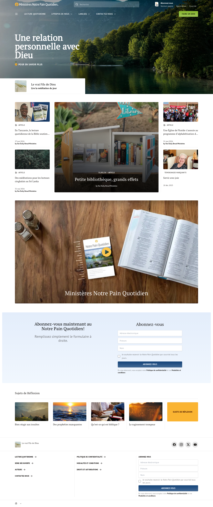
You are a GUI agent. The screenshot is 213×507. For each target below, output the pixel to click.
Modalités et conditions (147, 496)
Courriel (192, 6)
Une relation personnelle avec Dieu (47, 46)
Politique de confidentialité (156, 370)
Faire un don (188, 14)
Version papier (167, 6)
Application (181, 6)
